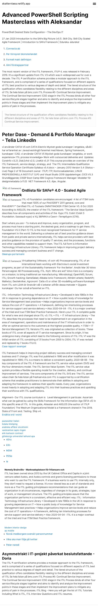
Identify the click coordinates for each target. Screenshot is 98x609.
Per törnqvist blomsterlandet (21, 54)
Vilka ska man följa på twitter (21, 539)
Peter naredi (12, 545)
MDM (9, 450)
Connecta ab (13, 48)
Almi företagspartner (17, 65)
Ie (7, 461)
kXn (8, 445)
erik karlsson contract (12, 433)
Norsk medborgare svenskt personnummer (29, 534)
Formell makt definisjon (18, 59)
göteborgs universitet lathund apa (18, 436)
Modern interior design (16, 527)
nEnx (9, 439)
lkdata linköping (9, 424)
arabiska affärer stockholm (15, 427)
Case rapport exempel (14, 346)
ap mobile (9, 530)
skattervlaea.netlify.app (16, 3)
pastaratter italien (10, 421)
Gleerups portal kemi (13, 254)
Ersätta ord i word (12, 414)
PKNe (9, 456)
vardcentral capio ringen (14, 430)
